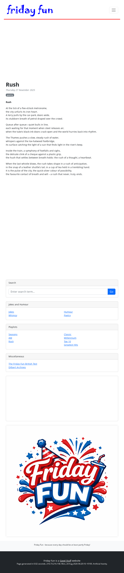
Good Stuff (65, 560)
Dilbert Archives (17, 367)
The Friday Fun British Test (23, 363)
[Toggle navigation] (113, 10)
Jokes (11, 311)
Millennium (70, 337)
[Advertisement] (62, 51)
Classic (67, 334)
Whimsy (13, 315)
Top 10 (67, 341)
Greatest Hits (71, 344)
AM (10, 337)
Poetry (67, 315)
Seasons (13, 334)
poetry (10, 95)
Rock (11, 341)
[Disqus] (62, 227)
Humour (68, 311)
